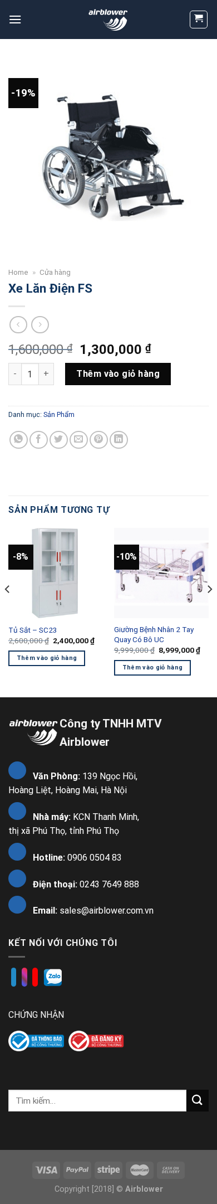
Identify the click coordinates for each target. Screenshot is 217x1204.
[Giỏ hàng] (199, 19)
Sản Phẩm (59, 414)
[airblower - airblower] (109, 19)
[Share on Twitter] (59, 440)
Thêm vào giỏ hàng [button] (47, 658)
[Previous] (7, 611)
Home (18, 272)
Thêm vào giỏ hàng (118, 373)
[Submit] (197, 1100)
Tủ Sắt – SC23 (32, 629)
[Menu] (15, 19)
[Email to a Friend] (79, 440)
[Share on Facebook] (38, 440)
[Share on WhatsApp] (18, 440)
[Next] (209, 611)
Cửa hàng (55, 272)
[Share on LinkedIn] (119, 440)
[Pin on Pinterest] (99, 440)
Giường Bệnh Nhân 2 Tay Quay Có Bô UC (154, 634)
